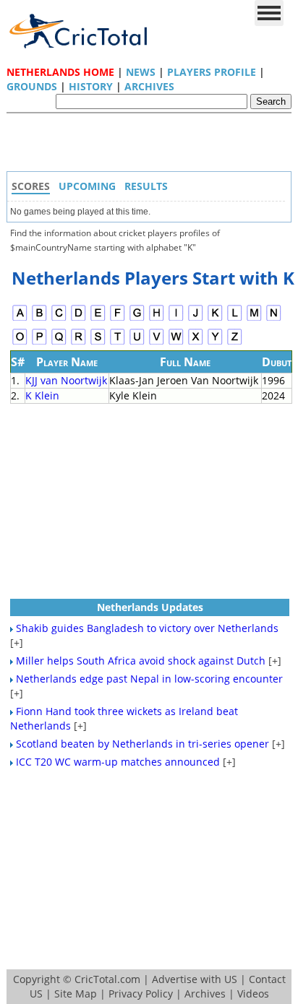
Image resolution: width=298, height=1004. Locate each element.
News (141, 72)
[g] (137, 319)
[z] (234, 343)
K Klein (42, 395)
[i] (176, 319)
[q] (59, 343)
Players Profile (211, 72)
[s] (98, 343)
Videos (253, 993)
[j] (195, 319)
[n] (274, 319)
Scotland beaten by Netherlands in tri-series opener (142, 743)
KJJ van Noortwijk (66, 380)
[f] (117, 319)
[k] (215, 319)
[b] (39, 319)
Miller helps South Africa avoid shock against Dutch (140, 660)
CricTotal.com (107, 979)
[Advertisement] (152, 146)
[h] (156, 319)
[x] (195, 343)
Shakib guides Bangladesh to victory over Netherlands (147, 628)
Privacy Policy (140, 993)
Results (146, 186)
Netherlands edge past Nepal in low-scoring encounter (149, 678)
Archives (149, 86)
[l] (234, 319)
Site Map (75, 993)
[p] (39, 343)
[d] (78, 319)
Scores (31, 186)
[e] (98, 319)
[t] (117, 343)
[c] (59, 319)
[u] (137, 343)
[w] (176, 343)
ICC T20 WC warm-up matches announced (118, 762)
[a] (20, 319)
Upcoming (87, 186)
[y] (215, 343)
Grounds (32, 86)
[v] (156, 343)
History (91, 86)
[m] (254, 319)
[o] (20, 343)
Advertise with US (194, 979)
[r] (78, 343)
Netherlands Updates (150, 607)
